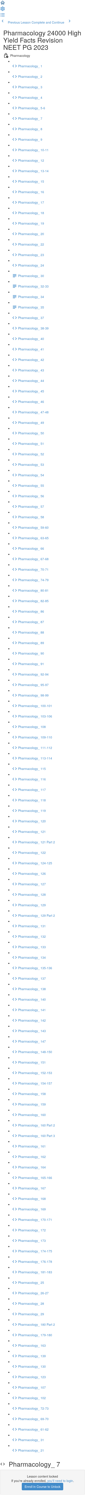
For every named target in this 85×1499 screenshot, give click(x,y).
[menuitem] (2, 10)
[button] (2, 4)
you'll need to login (60, 1480)
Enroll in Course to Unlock (42, 1486)
